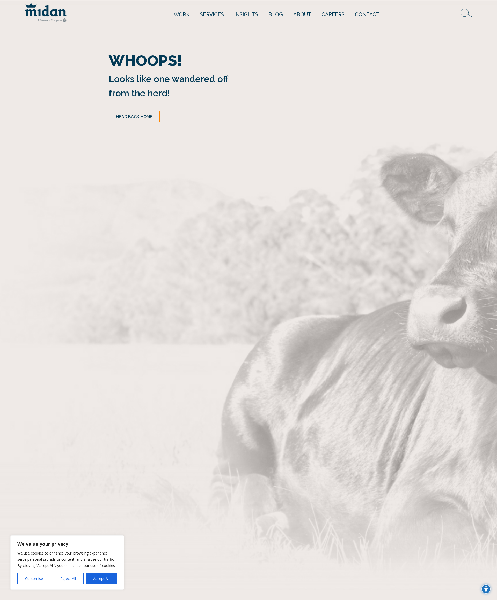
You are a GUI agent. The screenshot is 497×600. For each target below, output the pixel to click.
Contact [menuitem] (367, 14)
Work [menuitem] (181, 14)
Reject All (68, 578)
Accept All (101, 578)
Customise (34, 578)
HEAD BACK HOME (134, 116)
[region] (67, 562)
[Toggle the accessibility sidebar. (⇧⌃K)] (486, 589)
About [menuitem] (302, 14)
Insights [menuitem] (246, 14)
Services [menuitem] (212, 14)
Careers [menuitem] (333, 14)
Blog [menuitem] (275, 14)
